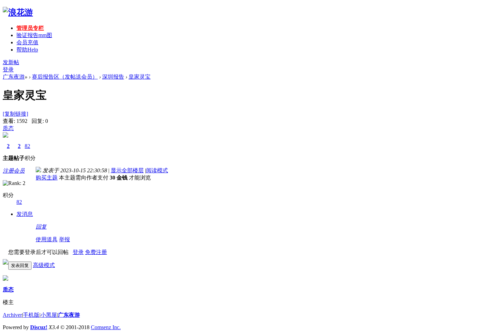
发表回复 (20, 265)
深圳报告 (113, 77)
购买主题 (47, 178)
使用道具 (47, 239)
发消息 (24, 214)
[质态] (5, 279)
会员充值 (27, 42)
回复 (41, 227)
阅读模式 (157, 170)
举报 (64, 239)
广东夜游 (14, 77)
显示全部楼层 (127, 170)
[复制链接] (15, 114)
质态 (8, 128)
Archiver (12, 315)
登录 (8, 69)
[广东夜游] (18, 12)
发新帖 (11, 62)
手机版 (31, 315)
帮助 (27, 50)
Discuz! (38, 327)
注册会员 (14, 171)
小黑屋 (48, 315)
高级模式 (44, 265)
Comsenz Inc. (106, 327)
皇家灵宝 (140, 77)
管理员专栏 (30, 28)
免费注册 (96, 252)
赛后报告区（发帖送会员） (65, 77)
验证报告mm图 (34, 35)
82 (27, 146)
